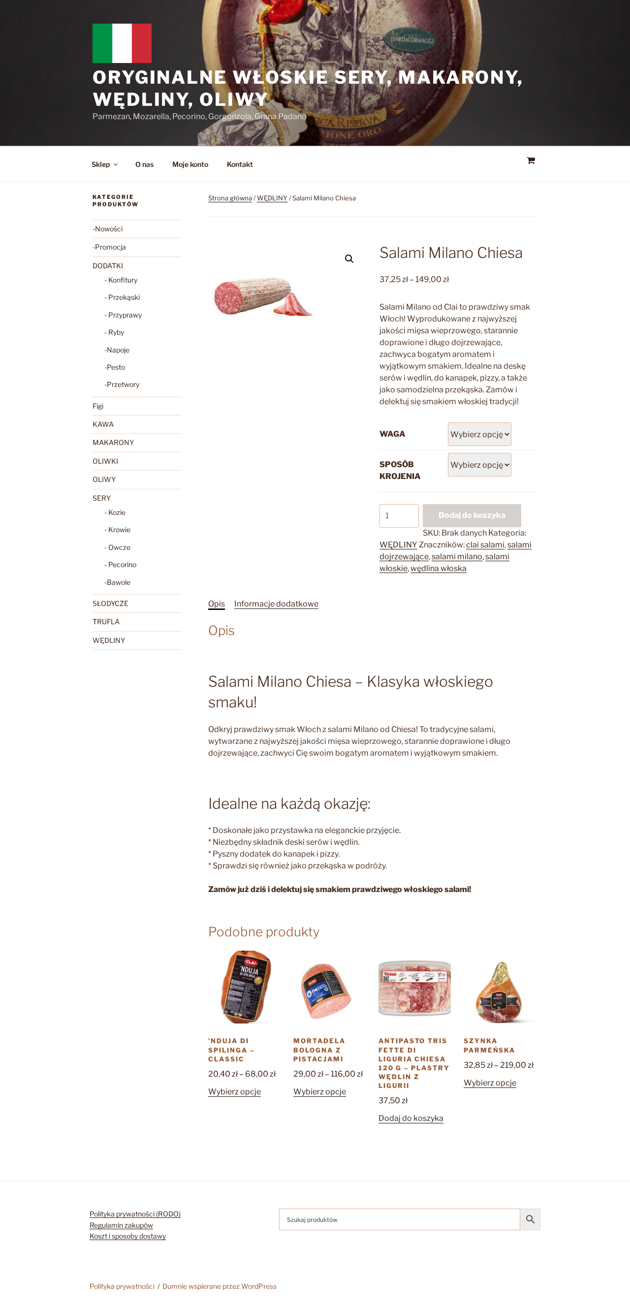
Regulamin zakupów (121, 1225)
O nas (144, 164)
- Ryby (114, 332)
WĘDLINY (272, 198)
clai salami (485, 544)
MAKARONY (113, 442)
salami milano (457, 556)
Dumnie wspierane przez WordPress (219, 1286)
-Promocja (109, 247)
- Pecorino (120, 564)
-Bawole (117, 582)
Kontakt (240, 164)
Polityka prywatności (122, 1286)
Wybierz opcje (234, 1091)
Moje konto (190, 164)
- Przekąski (122, 297)
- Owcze (117, 547)
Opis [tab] (216, 603)
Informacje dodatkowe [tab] (276, 603)
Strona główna (230, 198)
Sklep (101, 164)
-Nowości (108, 228)
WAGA (392, 434)
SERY (102, 498)
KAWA (103, 424)
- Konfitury (120, 280)
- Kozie (115, 512)
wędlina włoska (438, 568)
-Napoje (116, 350)
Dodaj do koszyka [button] (410, 1118)
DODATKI (108, 265)
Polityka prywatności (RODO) (135, 1214)
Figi (98, 406)
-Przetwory (121, 384)
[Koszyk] (530, 160)
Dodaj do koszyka (472, 515)
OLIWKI (105, 461)
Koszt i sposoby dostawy (128, 1236)
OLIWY (104, 479)
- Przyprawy (123, 315)
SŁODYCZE (110, 603)
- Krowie (117, 529)
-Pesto (114, 367)
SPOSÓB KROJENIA (400, 470)
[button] (349, 259)
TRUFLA (106, 621)
